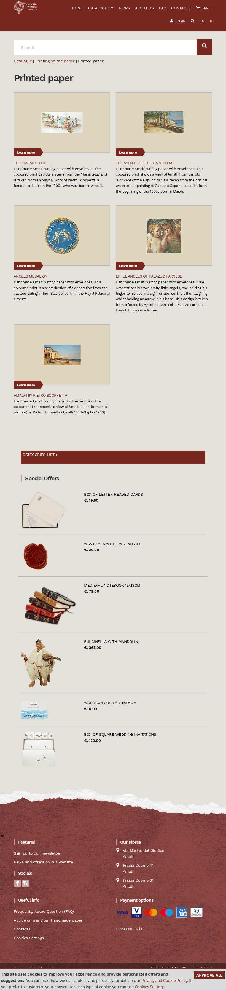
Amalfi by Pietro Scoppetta (40, 395)
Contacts (181, 8)
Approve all (209, 975)
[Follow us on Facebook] (17, 885)
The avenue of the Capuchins (144, 163)
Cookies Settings (150, 986)
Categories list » (40, 454)
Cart (204, 8)
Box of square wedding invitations (120, 734)
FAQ (162, 8)
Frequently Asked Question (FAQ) (44, 911)
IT (211, 21)
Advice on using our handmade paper (48, 920)
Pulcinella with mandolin (111, 641)
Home (77, 8)
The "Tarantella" (30, 163)
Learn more (26, 152)
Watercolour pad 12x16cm (110, 702)
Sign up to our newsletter (37, 853)
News (124, 8)
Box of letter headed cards (113, 494)
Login (179, 21)
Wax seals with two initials (112, 543)
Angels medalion (30, 276)
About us (144, 8)
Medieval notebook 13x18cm (112, 585)
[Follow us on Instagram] (25, 885)
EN (201, 21)
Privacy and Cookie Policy (164, 980)
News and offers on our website (43, 862)
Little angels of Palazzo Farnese (149, 276)
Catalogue (99, 8)
